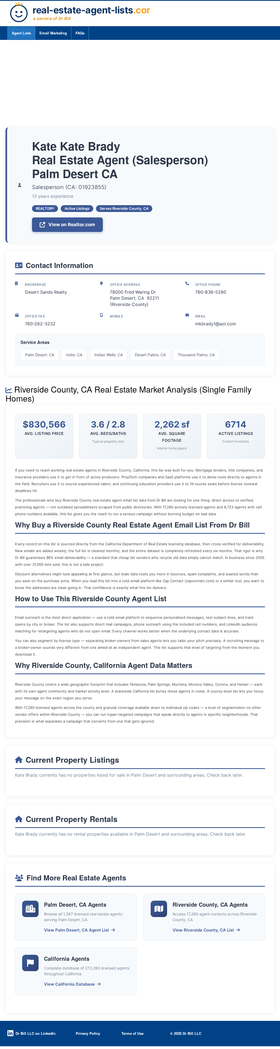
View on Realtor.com (71, 224)
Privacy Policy (88, 1033)
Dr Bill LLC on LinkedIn (36, 1033)
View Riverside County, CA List (203, 930)
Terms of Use (132, 1033)
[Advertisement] (140, 81)
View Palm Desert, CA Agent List (76, 930)
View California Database (69, 984)
